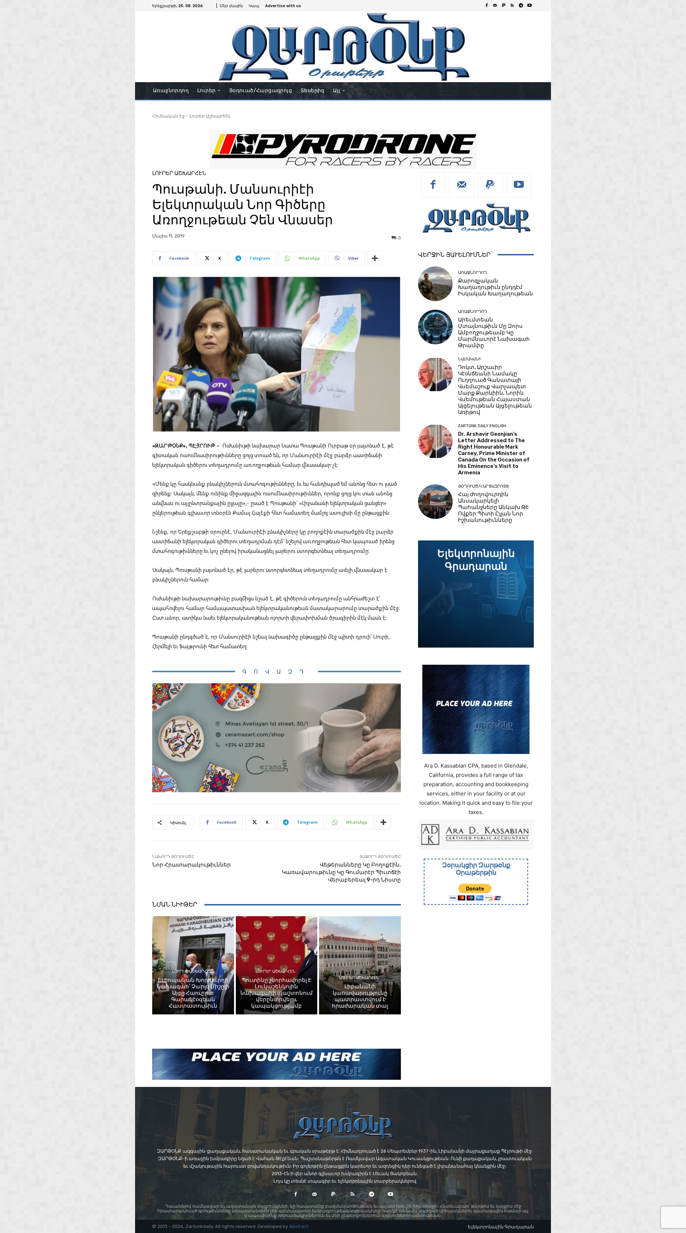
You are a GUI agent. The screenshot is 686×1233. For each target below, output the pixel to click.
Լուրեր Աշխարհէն (209, 116)
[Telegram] (521, 5)
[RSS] (512, 5)
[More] (374, 258)
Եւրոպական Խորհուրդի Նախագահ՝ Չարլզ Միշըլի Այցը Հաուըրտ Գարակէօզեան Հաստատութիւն (192, 993)
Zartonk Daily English (482, 426)
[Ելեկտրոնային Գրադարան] (476, 594)
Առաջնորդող (472, 273)
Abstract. (299, 1226)
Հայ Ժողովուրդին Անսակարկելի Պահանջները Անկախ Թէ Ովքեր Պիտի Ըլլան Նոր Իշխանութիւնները (493, 507)
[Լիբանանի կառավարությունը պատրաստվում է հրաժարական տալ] (360, 965)
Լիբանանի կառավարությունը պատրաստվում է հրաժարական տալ (360, 996)
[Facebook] (486, 5)
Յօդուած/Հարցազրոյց (483, 486)
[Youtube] (529, 5)
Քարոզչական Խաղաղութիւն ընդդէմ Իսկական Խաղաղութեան (495, 287)
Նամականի (469, 359)
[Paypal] (503, 5)
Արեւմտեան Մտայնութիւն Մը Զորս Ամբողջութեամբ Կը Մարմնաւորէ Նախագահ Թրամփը (494, 332)
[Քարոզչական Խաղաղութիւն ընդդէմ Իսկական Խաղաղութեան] (435, 283)
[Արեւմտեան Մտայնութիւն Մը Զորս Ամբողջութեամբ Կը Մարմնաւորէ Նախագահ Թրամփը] (435, 327)
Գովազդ (276, 671)
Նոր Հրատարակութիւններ (191, 865)
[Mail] (495, 5)
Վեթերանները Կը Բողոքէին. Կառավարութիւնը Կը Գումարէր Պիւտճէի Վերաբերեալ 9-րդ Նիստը (341, 872)
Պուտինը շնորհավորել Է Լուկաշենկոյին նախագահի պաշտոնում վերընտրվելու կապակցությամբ (276, 993)
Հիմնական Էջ (168, 116)
